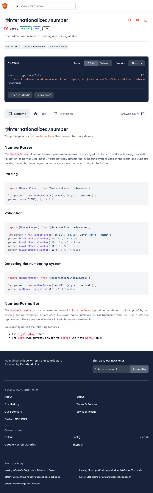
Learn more (44, 95)
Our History (11, 404)
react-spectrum (44, 136)
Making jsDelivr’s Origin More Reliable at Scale (29, 470)
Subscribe (139, 369)
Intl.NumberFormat (80, 310)
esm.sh (144, 437)
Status (80, 396)
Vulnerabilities (58, 46)
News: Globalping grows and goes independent (105, 476)
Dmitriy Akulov (29, 364)
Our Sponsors (13, 411)
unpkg (76, 437)
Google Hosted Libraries (20, 444)
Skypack (78, 444)
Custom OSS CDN (15, 419)
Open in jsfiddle (20, 95)
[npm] (137, 20)
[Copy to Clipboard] (143, 76)
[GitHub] (129, 20)
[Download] (145, 20)
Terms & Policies (86, 404)
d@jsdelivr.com (86, 411)
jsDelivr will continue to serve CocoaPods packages (32, 476)
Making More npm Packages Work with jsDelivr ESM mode (110, 470)
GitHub (8, 437)
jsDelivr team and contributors (42, 360)
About (8, 396)
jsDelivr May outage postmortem (22, 483)
